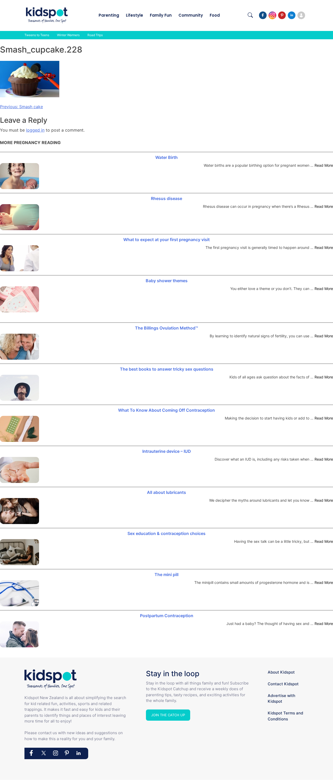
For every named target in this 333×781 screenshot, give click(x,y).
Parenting (109, 15)
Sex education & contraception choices (166, 533)
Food (215, 15)
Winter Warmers (68, 35)
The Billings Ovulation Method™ (166, 328)
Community (190, 15)
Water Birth (166, 157)
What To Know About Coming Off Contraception (166, 410)
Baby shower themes (167, 280)
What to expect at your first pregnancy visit (166, 239)
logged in (35, 130)
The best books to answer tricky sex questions (166, 369)
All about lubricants (166, 492)
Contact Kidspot (283, 683)
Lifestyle (134, 15)
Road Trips (95, 35)
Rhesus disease (166, 198)
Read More (324, 165)
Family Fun (161, 15)
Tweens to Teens (36, 35)
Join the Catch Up (168, 715)
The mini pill (166, 574)
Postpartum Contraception (166, 615)
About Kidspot (281, 672)
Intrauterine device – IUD (166, 451)
